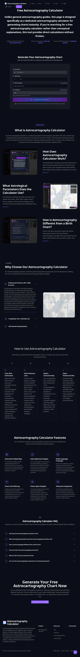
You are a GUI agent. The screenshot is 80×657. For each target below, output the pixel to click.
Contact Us (56, 632)
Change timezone (63, 89)
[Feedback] (75, 652)
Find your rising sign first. (40, 41)
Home (32, 3)
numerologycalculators (59, 635)
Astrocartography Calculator (42, 630)
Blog (65, 3)
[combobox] (9, 6)
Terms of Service (65, 651)
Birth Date (17, 69)
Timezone (17, 90)
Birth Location (18, 83)
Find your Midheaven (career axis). (65, 41)
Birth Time (17, 76)
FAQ (55, 629)
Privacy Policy (56, 651)
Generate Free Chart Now (38, 602)
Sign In (19, 6)
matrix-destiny (57, 638)
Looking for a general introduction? (15, 41)
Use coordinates (64, 83)
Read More (45, 172)
